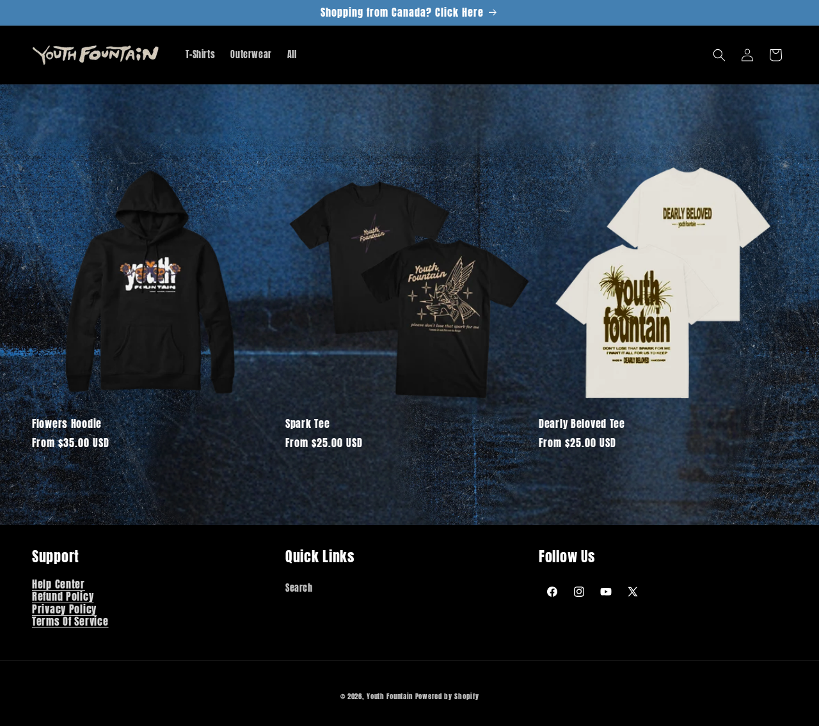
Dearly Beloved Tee (582, 424)
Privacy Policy (64, 609)
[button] (719, 55)
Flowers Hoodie (67, 424)
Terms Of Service (70, 622)
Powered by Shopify (447, 696)
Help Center (58, 584)
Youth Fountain (390, 696)
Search (299, 588)
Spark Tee (307, 424)
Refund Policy (62, 597)
